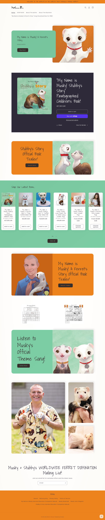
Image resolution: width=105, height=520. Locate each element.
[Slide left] (49, 236)
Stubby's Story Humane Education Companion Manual (52, 504)
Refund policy (44, 498)
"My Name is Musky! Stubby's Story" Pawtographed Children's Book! (8, 213)
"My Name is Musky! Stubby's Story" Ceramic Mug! (78, 212)
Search (36, 498)
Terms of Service (65, 498)
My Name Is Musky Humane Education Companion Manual (39, 501)
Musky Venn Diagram (77, 501)
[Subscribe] (65, 483)
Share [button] (60, 125)
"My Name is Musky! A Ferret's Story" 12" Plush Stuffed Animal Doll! (25, 212)
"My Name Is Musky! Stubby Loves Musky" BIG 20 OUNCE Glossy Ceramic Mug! (61, 213)
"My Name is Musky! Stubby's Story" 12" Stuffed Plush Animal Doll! (43, 212)
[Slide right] (56, 236)
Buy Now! (23, 50)
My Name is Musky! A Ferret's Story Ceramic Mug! (95, 212)
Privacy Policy (54, 498)
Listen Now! (23, 366)
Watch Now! (32, 165)
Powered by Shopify (59, 517)
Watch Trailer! (65, 285)
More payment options (72, 120)
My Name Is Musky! (49, 517)
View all (52, 241)
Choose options (78, 226)
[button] (85, 7)
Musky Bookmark (64, 501)
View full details (81, 125)
